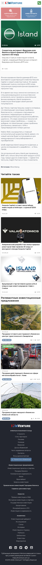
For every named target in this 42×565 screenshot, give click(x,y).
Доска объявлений (21, 448)
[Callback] (39, 3)
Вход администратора (21, 456)
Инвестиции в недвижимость (21, 511)
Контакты (21, 453)
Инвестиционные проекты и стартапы (21, 468)
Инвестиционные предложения (21, 465)
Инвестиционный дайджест (21, 519)
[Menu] (2, 3)
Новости (21, 494)
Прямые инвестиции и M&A (21, 497)
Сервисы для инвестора (21, 489)
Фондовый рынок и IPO (21, 508)
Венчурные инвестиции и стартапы (21, 500)
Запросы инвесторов (21, 482)
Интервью (21, 527)
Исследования (21, 522)
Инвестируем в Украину (21, 530)
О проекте (21, 434)
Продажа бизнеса (21, 471)
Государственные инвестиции (21, 503)
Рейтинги (21, 533)
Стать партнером (21, 437)
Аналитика (21, 516)
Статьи (21, 524)
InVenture (21, 431)
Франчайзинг (21, 479)
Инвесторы (21, 538)
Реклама (21, 439)
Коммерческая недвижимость (21, 474)
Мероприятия (21, 541)
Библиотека (21, 535)
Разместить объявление (22, 459)
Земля (21, 476)
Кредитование (21, 505)
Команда (21, 442)
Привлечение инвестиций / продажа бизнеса (21, 485)
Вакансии (21, 445)
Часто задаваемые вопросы (21, 450)
